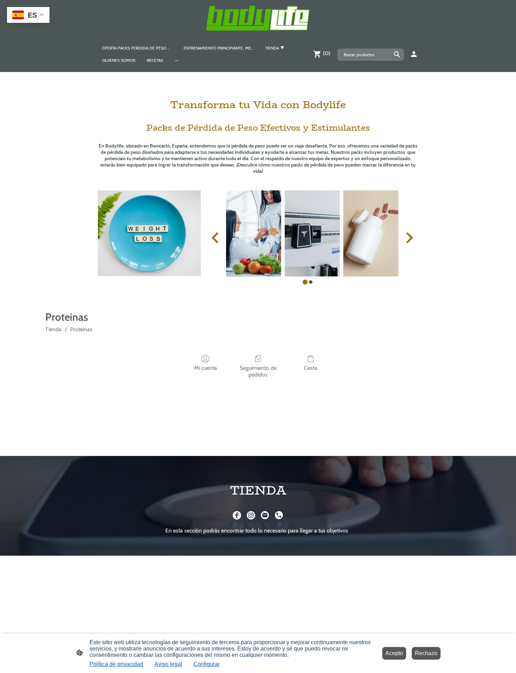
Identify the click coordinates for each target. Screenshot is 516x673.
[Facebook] (237, 515)
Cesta (310, 368)
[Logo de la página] (257, 18)
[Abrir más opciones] (176, 60)
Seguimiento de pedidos (258, 371)
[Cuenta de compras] (414, 54)
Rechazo (426, 653)
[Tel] (279, 515)
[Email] (265, 515)
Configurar (206, 664)
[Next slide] (409, 237)
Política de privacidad (116, 664)
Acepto (394, 653)
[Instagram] (251, 515)
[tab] (305, 282)
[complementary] (28, 15)
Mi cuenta (205, 368)
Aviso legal (168, 664)
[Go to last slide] (215, 237)
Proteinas (81, 329)
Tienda (53, 329)
